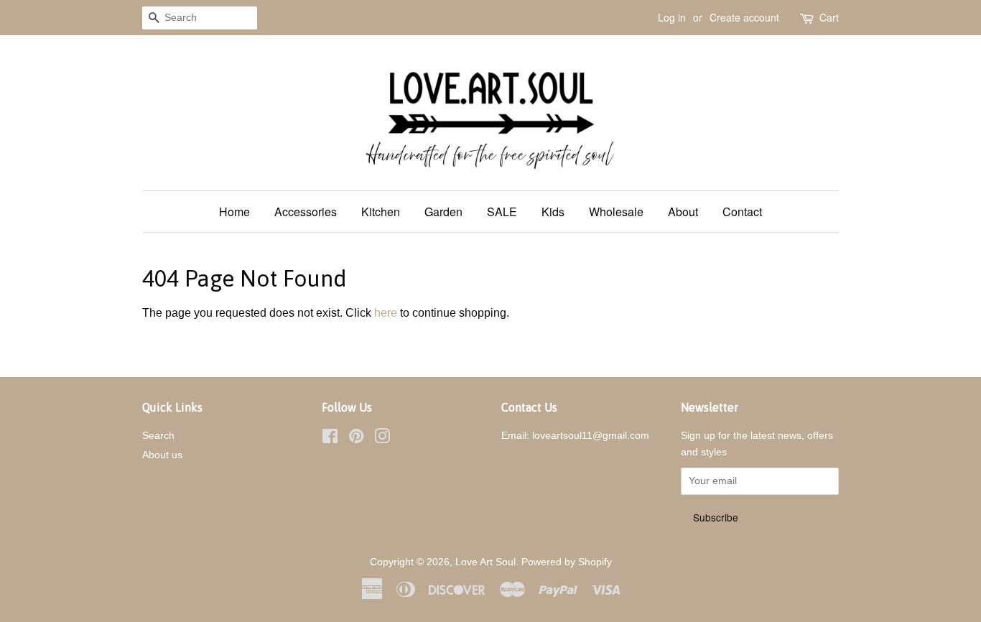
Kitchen (380, 211)
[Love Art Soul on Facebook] (330, 439)
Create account (744, 17)
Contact (742, 211)
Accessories (305, 211)
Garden (443, 211)
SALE (502, 211)
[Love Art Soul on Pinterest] (356, 439)
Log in (672, 17)
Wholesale (616, 211)
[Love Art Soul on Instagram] (382, 439)
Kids (552, 211)
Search (158, 435)
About (683, 211)
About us (162, 455)
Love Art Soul (485, 562)
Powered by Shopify (566, 562)
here (385, 313)
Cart (829, 17)
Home (234, 211)
